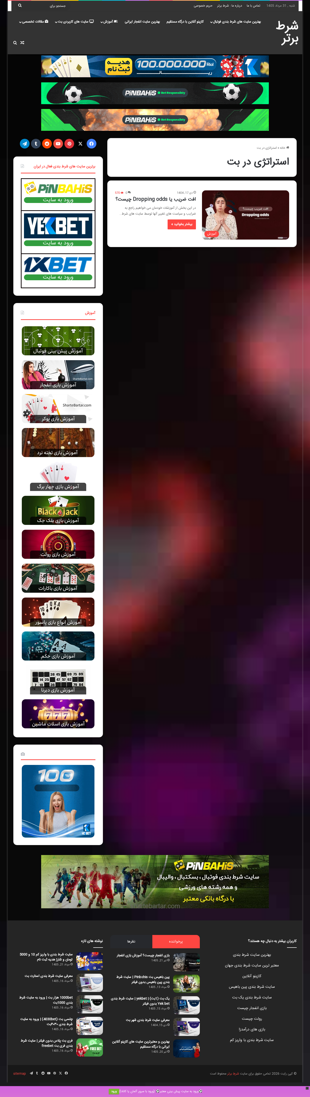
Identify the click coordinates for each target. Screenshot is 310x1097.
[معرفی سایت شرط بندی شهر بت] (186, 1027)
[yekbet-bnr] (155, 66)
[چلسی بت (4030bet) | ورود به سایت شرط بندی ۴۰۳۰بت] (89, 1026)
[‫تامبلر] (36, 143)
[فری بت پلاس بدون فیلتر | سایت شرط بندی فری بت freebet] (89, 1047)
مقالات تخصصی (33, 22)
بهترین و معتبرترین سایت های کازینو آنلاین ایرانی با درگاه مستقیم (141, 1044)
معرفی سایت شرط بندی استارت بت (49, 976)
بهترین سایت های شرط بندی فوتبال (237, 22)
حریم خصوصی (203, 5)
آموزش (108, 22)
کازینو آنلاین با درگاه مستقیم (185, 22)
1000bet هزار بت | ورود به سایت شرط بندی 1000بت (46, 1000)
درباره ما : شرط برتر (229, 5)
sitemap (19, 1073)
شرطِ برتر (233, 1073)
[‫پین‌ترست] (69, 143)
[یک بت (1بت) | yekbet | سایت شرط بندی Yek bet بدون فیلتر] (186, 1005)
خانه (283, 148)
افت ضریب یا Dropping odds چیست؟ (156, 199)
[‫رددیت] (47, 143)
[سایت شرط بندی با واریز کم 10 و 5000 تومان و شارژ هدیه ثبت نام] (89, 961)
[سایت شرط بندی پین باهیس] (155, 881)
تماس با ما (253, 5)
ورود (114, 1091)
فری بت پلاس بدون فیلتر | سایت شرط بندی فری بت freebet (47, 1043)
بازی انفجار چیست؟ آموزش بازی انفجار (143, 955)
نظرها (131, 942)
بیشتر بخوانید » (181, 224)
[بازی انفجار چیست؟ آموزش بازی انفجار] (186, 962)
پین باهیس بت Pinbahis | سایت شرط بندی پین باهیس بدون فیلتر (143, 979)
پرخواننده (176, 942)
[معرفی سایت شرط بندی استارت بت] (89, 983)
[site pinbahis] (155, 93)
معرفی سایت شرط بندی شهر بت (148, 1020)
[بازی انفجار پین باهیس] (155, 120)
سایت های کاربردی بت (73, 22)
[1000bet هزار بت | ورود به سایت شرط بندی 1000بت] (89, 1004)
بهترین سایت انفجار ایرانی (142, 22)
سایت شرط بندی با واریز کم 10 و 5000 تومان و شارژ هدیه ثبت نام (46, 957)
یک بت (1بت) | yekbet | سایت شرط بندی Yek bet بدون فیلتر (140, 1001)
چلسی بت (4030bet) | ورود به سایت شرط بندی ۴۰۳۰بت (46, 1021)
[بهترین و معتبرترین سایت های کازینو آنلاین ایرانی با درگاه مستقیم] (186, 1048)
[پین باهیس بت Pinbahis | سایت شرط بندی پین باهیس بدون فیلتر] (186, 984)
